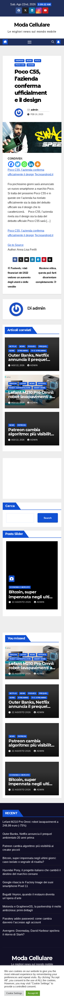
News (29, 61)
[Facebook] (11, 164)
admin (34, 109)
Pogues (31, 346)
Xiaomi (31, 65)
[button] (52, 41)
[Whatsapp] (24, 164)
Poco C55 (20, 65)
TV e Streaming (38, 351)
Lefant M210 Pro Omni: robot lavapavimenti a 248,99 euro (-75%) (31, 396)
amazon (13, 383)
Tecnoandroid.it (44, 174)
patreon (22, 425)
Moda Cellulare (32, 25)
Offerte (42, 383)
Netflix (12, 346)
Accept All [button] (33, 993)
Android (19, 61)
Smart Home (39, 388)
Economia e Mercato (20, 587)
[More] (38, 164)
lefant (23, 383)
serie (12, 351)
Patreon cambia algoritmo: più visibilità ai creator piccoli (30, 434)
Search (48, 518)
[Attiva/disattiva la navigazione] (29, 42)
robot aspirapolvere (20, 388)
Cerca (10, 506)
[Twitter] (18, 164)
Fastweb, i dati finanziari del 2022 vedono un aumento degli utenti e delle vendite (19, 277)
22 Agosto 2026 (22, 602)
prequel (43, 346)
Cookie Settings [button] (14, 993)
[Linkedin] (31, 164)
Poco (37, 61)
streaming (23, 351)
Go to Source (16, 245)
